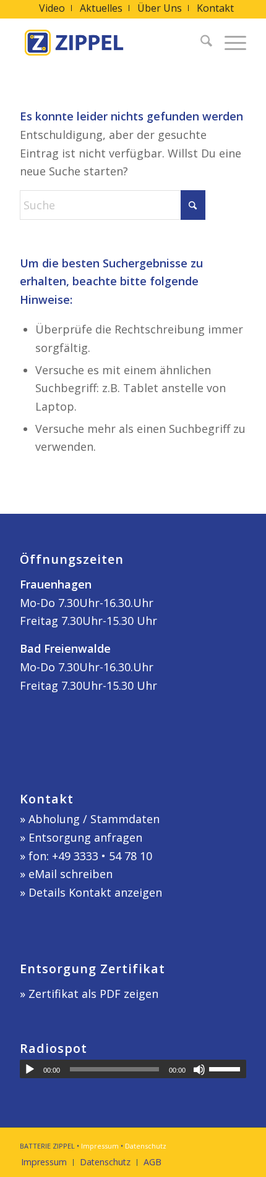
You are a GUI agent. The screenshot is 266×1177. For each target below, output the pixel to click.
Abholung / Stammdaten (94, 818)
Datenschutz (145, 1145)
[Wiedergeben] (30, 1069)
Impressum (100, 1145)
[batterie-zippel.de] (110, 42)
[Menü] (229, 42)
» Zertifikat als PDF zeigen (89, 993)
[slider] (227, 1069)
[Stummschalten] (199, 1069)
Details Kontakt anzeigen (95, 892)
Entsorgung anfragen (85, 837)
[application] (133, 1069)
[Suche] (200, 42)
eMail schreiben (70, 873)
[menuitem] (52, 8)
